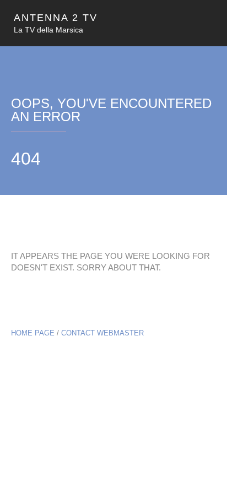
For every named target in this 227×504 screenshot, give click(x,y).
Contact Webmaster (102, 333)
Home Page (33, 333)
